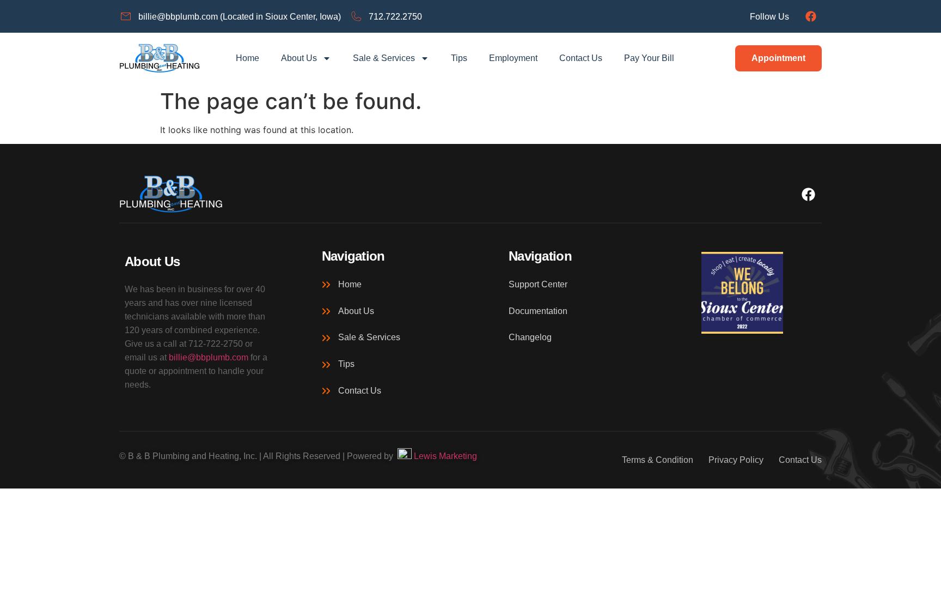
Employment (513, 58)
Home (247, 58)
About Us (299, 58)
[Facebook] (811, 16)
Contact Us (580, 58)
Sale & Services (384, 58)
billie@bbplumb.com (208, 357)
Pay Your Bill (649, 58)
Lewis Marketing (444, 456)
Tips (459, 58)
